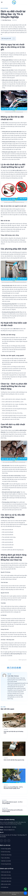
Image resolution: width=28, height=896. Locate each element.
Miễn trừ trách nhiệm (6, 884)
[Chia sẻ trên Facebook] (10, 668)
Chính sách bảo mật (5, 872)
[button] (2, 2)
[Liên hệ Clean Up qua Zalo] (1, 840)
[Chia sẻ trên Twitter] (13, 668)
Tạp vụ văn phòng (5, 857)
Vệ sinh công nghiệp (6, 848)
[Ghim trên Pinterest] (17, 668)
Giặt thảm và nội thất (6, 860)
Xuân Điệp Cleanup (6, 20)
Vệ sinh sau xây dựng (6, 854)
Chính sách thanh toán (6, 878)
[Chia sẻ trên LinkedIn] (20, 668)
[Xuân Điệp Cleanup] (4, 675)
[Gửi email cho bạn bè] (15, 668)
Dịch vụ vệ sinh (4, 8)
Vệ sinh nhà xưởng (5, 851)
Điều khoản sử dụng (6, 875)
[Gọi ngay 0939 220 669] (25, 889)
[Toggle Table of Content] (13, 38)
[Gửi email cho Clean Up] (5, 840)
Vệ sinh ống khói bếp (6, 864)
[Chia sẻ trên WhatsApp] (8, 668)
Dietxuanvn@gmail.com (7, 829)
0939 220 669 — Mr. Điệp (8, 827)
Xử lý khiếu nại (4, 887)
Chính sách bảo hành (6, 881)
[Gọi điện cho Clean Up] (8, 840)
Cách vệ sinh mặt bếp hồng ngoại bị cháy (14, 759)
